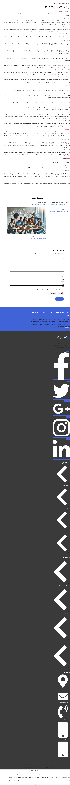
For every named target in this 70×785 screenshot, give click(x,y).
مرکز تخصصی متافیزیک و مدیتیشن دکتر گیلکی (35, 770)
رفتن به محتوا (67, 1)
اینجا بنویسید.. (61, 257)
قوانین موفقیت (57, 204)
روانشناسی (59, 9)
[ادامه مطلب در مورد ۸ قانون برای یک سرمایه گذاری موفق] (26, 233)
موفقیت (54, 9)
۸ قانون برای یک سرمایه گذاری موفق (38, 236)
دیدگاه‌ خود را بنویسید (66, 9)
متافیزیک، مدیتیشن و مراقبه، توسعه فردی (62, 3)
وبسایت (62, 284)
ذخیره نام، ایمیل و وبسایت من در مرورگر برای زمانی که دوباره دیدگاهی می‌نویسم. (47, 289)
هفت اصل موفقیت (42, 202)
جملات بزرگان (65, 209)
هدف (66, 18)
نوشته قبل (67, 190)
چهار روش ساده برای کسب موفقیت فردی (58, 202)
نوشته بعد (67, 192)
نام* (63, 274)
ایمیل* (62, 279)
